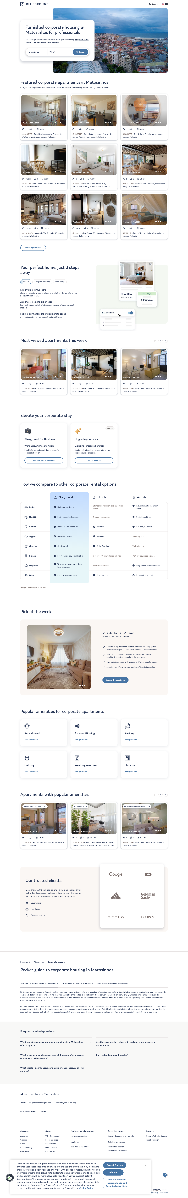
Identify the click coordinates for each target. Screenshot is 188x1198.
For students (50, 1143)
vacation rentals (32, 42)
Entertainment (36, 915)
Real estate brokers (116, 1147)
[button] (10, 1178)
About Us (24, 1136)
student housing (51, 42)
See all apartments (33, 247)
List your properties (78, 1136)
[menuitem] (39, 984)
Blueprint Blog (26, 1147)
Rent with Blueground (79, 1147)
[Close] (145, 1166)
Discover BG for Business (44, 460)
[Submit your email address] (165, 1175)
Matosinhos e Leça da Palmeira (33, 1111)
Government (36, 903)
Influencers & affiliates (117, 1150)
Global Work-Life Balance (156, 1136)
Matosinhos (39, 962)
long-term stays (82, 39)
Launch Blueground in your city (121, 1136)
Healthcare (35, 909)
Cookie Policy (86, 1188)
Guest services (51, 1147)
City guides (50, 1151)
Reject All (113, 1172)
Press (22, 1143)
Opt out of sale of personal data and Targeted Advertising (117, 1183)
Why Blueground (52, 1136)
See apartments (31, 739)
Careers (23, 1140)
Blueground (25, 962)
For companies (51, 1140)
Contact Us (25, 1151)
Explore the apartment (115, 680)
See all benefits (94, 460)
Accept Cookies (115, 1165)
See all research (152, 1140)
